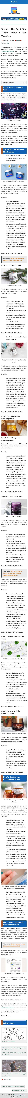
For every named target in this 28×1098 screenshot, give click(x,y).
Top (8, 43)
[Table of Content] (24, 83)
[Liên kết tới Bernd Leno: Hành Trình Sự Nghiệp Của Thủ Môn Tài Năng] (14, 1048)
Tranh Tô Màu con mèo (8, 1041)
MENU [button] (15, 2)
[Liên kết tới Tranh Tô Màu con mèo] (14, 1029)
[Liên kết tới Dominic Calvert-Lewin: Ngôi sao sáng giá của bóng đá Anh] (14, 1061)
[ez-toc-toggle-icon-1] (23, 83)
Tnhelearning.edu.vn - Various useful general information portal (14, 10)
